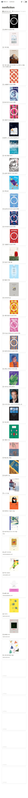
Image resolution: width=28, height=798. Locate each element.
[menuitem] (7, 11)
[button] (4, 2)
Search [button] (24, 11)
